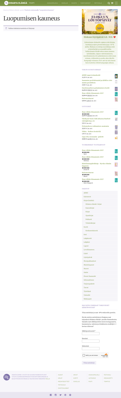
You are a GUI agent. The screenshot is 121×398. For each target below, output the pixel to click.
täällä (47, 379)
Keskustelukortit (92, 230)
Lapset (86, 246)
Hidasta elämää (23, 3)
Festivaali (107, 375)
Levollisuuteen (89, 250)
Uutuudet (87, 295)
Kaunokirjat (90, 208)
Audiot (60, 375)
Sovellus (64, 3)
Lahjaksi (87, 242)
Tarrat (86, 287)
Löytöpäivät (88, 257)
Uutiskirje (92, 378)
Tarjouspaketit (89, 284)
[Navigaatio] (116, 3)
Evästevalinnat (63, 388)
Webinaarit (88, 299)
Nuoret (86, 268)
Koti (85, 234)
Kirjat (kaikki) (89, 200)
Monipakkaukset (90, 261)
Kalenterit (87, 197)
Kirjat (88, 212)
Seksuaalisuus (89, 280)
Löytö (86, 253)
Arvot (75, 375)
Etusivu (5, 10)
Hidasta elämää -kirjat (94, 204)
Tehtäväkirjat (90, 223)
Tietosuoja (62, 385)
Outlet (86, 272)
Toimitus (107, 381)
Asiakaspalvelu (52, 3)
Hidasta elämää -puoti (16, 10)
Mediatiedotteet (64, 381)
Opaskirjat (89, 215)
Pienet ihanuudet (90, 276)
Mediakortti (108, 378)
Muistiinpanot (89, 265)
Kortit (86, 227)
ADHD (86, 193)
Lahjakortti (88, 238)
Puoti (90, 381)
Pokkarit (89, 219)
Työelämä (87, 291)
